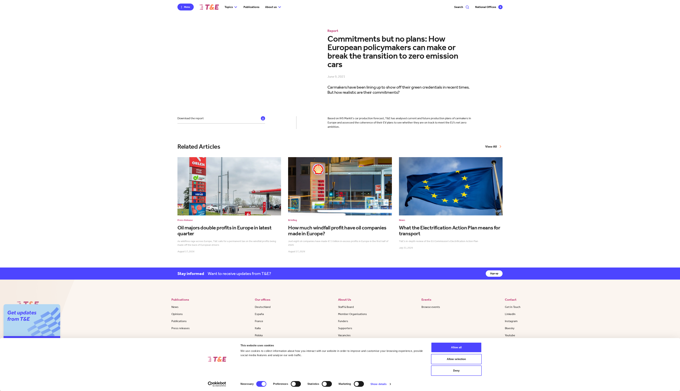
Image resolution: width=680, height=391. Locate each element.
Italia (258, 328)
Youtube (510, 335)
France (259, 321)
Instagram (511, 321)
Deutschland (263, 307)
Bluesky (509, 328)
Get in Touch (512, 307)
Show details (378, 384)
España (259, 314)
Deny (456, 370)
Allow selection (456, 359)
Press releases (180, 328)
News (174, 307)
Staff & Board (346, 307)
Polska (259, 335)
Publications (251, 7)
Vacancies (344, 335)
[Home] (209, 7)
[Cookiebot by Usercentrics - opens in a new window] (217, 384)
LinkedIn (510, 314)
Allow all (456, 347)
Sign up (494, 273)
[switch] (296, 384)
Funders (343, 321)
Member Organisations (352, 314)
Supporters (345, 328)
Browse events (430, 307)
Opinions (177, 314)
